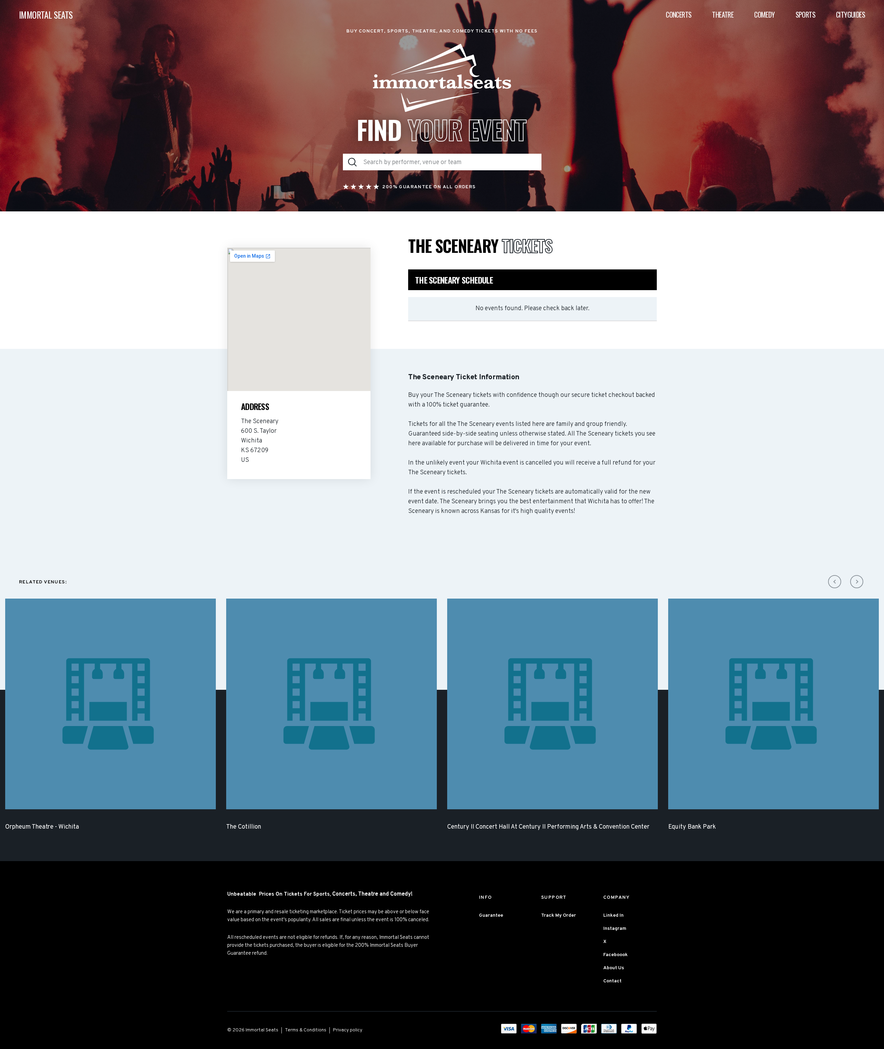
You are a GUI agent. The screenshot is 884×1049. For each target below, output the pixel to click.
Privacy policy (347, 1030)
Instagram (614, 929)
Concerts (678, 14)
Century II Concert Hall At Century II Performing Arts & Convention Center (548, 827)
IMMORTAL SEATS (46, 14)
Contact (612, 981)
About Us (613, 968)
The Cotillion (243, 827)
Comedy (764, 14)
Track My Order (558, 915)
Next (856, 581)
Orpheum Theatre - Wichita (42, 827)
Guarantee (491, 915)
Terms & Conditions (305, 1030)
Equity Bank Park (692, 827)
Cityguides (850, 14)
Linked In (613, 915)
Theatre (722, 14)
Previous (834, 581)
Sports (805, 14)
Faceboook (615, 955)
